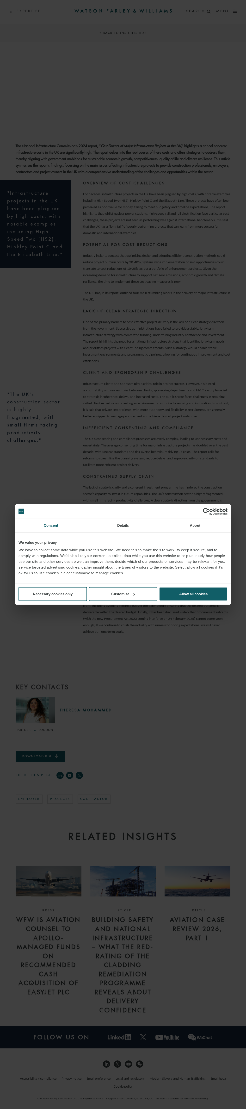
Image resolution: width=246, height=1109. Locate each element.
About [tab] (195, 525)
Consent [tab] (51, 525)
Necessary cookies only (53, 594)
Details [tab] (123, 525)
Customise (120, 594)
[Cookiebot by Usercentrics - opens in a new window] (206, 511)
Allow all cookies (193, 594)
